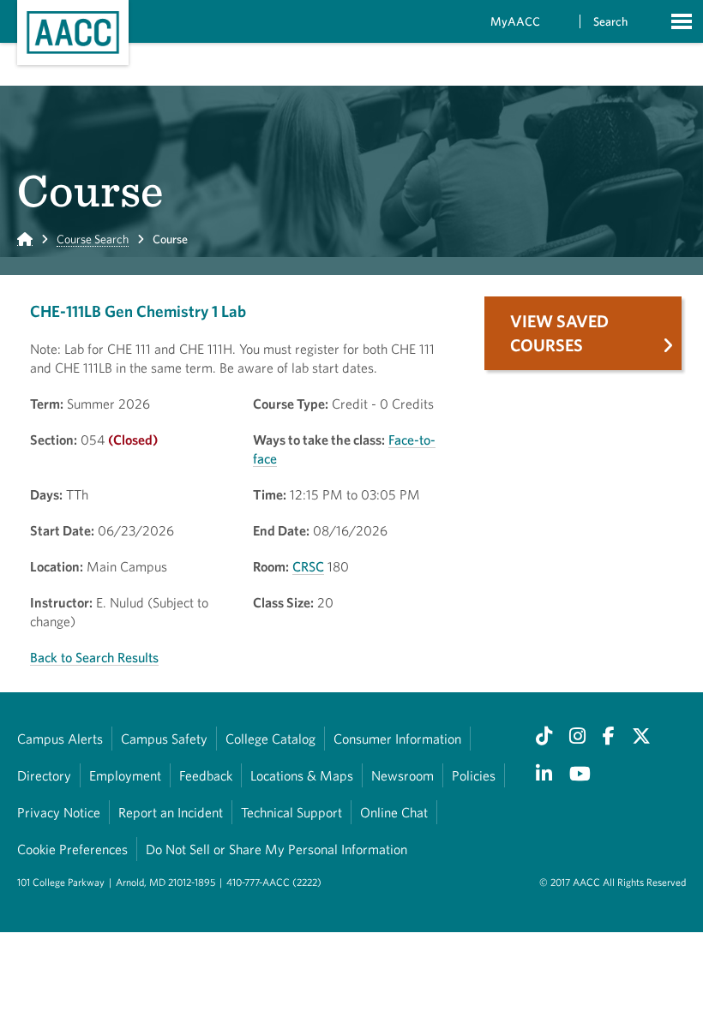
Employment (125, 775)
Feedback (205, 775)
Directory (44, 775)
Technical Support (291, 812)
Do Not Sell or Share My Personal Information (276, 849)
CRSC (308, 566)
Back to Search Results (94, 657)
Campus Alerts (60, 738)
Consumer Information (397, 738)
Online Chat (394, 812)
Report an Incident (170, 812)
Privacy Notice (58, 812)
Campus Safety (164, 738)
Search (610, 21)
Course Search (93, 239)
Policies (474, 775)
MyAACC (515, 21)
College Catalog (270, 738)
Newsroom (402, 775)
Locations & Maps (301, 775)
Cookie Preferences (72, 849)
